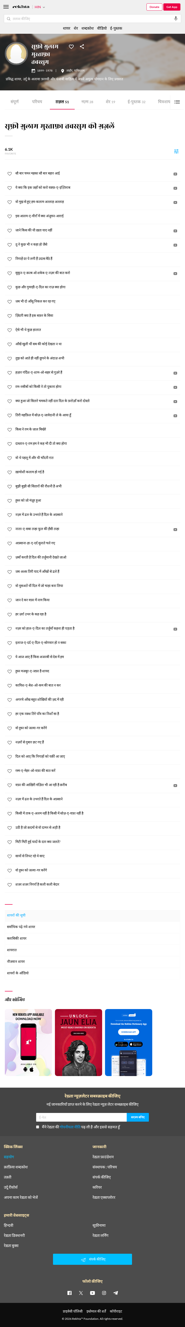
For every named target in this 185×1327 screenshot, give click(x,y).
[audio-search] (176, 18)
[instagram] (104, 1293)
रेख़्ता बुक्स (11, 1245)
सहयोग (9, 1157)
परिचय (37, 102)
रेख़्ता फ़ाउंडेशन (103, 1157)
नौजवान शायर (16, 962)
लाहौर (69, 70)
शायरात (12, 950)
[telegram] (115, 1293)
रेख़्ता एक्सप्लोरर (103, 1197)
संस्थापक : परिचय (104, 1167)
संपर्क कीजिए (101, 1177)
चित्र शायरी (167, 102)
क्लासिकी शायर (16, 938)
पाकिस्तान (79, 70)
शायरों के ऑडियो (18, 973)
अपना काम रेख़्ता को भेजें (21, 1197)
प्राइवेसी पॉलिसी (73, 1311)
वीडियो (102, 28)
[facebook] (69, 1293)
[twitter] (81, 1293)
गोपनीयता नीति (70, 1127)
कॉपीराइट (116, 1311)
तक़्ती (7, 1177)
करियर (97, 1187)
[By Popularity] (176, 151)
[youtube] (92, 1293)
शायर (66, 28)
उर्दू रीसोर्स (11, 1187)
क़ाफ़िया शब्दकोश (16, 1167)
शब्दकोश (87, 28)
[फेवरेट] (71, 46)
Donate (154, 7)
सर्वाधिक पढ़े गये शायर (21, 927)
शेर (110, 102)
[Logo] (21, 7)
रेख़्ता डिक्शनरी (14, 1235)
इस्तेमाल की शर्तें (96, 1311)
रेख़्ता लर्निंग (100, 1235)
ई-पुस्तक (136, 102)
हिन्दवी (8, 1225)
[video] (175, 174)
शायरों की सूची (16, 915)
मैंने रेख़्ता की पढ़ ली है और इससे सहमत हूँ (81, 1127)
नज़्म (87, 102)
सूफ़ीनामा (99, 1225)
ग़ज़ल (62, 102)
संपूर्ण (15, 102)
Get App (171, 7)
